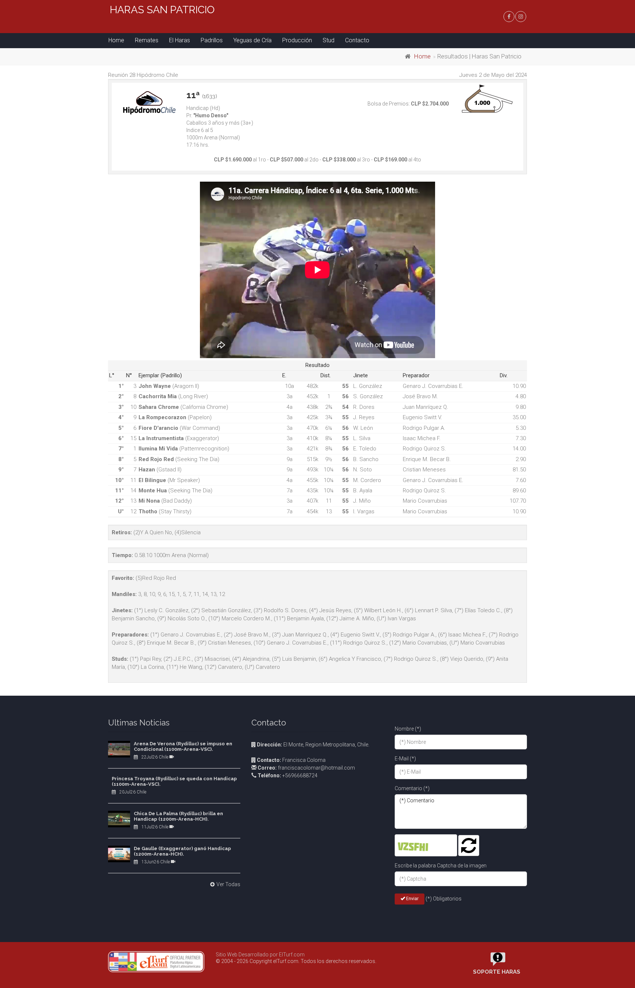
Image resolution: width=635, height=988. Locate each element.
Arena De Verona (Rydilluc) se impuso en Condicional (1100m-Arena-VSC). (183, 746)
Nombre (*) (408, 729)
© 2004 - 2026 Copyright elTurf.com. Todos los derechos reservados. (296, 961)
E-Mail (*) (405, 758)
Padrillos (212, 40)
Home (116, 40)
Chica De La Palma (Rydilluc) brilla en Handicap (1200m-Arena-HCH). (178, 816)
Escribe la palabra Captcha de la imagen (441, 865)
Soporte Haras (496, 972)
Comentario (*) (412, 788)
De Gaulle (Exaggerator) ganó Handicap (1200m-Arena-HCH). (182, 851)
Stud (328, 40)
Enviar (412, 898)
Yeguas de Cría (252, 40)
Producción (297, 40)
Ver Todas (228, 884)
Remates (146, 40)
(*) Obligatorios (444, 899)
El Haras (179, 40)
